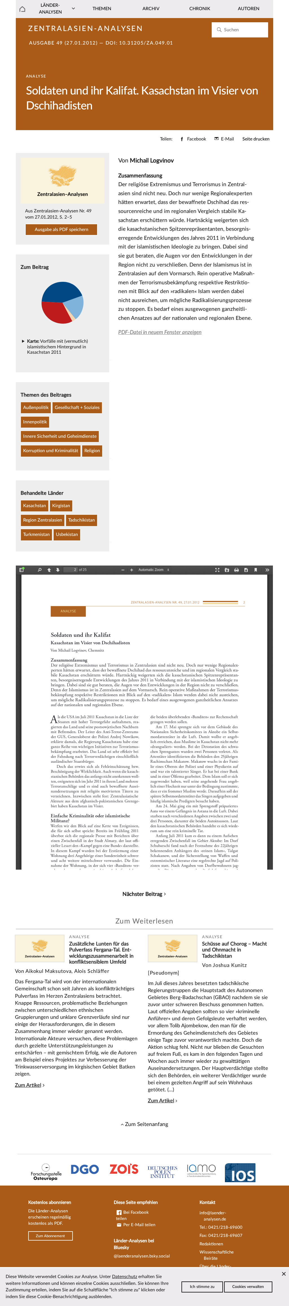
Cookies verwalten (248, 1287)
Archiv (151, 8)
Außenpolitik (36, 407)
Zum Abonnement (50, 1235)
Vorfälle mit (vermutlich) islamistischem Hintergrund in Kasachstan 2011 (57, 347)
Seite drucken (256, 139)
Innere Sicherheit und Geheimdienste (60, 436)
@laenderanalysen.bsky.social (142, 1256)
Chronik (199, 8)
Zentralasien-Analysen (85, 28)
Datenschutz (124, 1276)
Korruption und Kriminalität (50, 450)
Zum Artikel (28, 1085)
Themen (102, 8)
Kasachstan (34, 506)
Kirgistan (61, 506)
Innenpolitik (35, 422)
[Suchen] (219, 29)
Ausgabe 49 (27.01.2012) (63, 43)
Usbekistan (67, 534)
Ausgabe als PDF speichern (61, 229)
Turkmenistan (36, 534)
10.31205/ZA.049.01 (146, 43)
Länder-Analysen (50, 8)
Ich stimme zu (202, 1287)
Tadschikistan (81, 520)
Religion (92, 450)
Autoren (248, 8)
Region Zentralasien (42, 520)
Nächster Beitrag (142, 894)
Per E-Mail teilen (138, 1225)
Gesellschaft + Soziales (77, 407)
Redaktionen (211, 1244)
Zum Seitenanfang (146, 1124)
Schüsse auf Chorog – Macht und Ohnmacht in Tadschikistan (234, 950)
